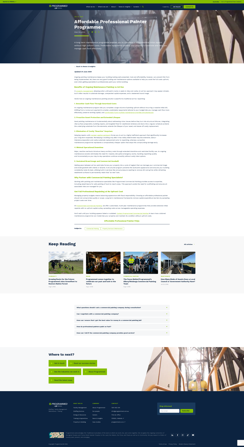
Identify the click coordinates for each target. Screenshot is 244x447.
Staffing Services (78, 411)
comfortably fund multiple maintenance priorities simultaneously (129, 112)
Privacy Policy (173, 444)
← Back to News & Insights (84, 66)
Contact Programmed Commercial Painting (132, 213)
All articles (188, 244)
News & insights (97, 418)
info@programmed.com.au (120, 411)
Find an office (116, 415)
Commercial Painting (92, 228)
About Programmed (97, 372)
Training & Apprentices (80, 418)
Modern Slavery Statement (187, 444)
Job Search (177, 7)
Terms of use (163, 444)
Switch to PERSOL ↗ (9, 1)
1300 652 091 (116, 407)
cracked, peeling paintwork (100, 135)
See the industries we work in (66, 372)
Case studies (96, 422)
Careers (94, 415)
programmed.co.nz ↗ (118, 422)
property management (84, 91)
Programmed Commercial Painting (89, 206)
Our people (96, 411)
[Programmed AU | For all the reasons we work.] (58, 7)
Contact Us (189, 7)
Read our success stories (84, 363)
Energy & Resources (79, 415)
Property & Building (79, 422)
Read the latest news (63, 380)
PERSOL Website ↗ (118, 418)
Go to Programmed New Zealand (231, 1)
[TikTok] (187, 435)
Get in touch (59, 363)
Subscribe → (186, 411)
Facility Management (80, 407)
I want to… (166, 7)
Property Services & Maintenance (112, 228)
